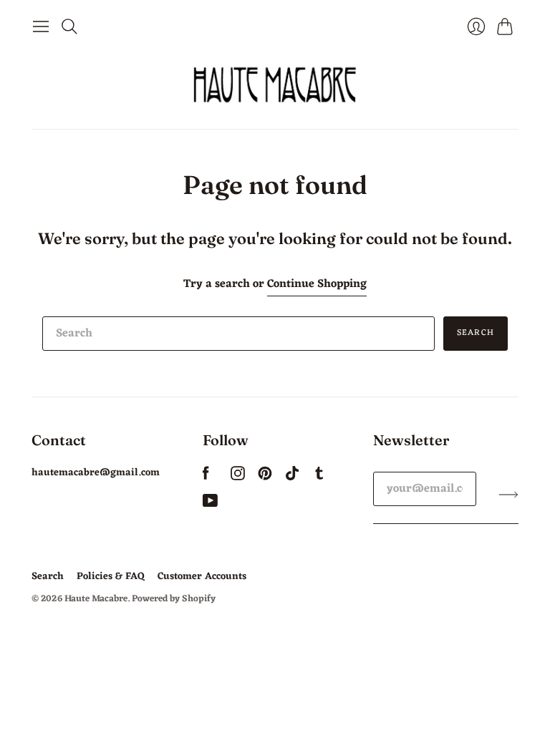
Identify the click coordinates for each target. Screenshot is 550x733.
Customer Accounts (202, 577)
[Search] (69, 26)
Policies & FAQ (111, 577)
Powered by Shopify (174, 599)
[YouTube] (210, 505)
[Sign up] (508, 494)
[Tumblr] (319, 477)
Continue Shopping (317, 284)
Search (475, 333)
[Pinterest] (265, 477)
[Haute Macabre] (275, 84)
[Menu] (41, 26)
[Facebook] (206, 477)
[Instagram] (238, 477)
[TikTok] (292, 477)
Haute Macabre (95, 599)
